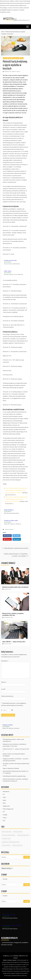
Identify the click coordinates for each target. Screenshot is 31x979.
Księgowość (15, 58)
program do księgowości (9, 964)
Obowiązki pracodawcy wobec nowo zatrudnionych (15, 587)
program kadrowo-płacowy (19, 975)
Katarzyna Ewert (17, 831)
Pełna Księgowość (8, 809)
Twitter (17, 535)
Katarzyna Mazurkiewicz (8, 835)
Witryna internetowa (7, 696)
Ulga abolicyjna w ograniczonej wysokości (16, 548)
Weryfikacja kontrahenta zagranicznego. (14, 776)
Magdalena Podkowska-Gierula (10, 842)
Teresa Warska (6, 845)
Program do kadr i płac (10, 260)
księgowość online (13, 969)
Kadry (4, 800)
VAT (21, 58)
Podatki (5, 815)
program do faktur (9, 966)
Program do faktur (7, 725)
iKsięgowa (26, 962)
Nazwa (3, 682)
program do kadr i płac (22, 964)
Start (2, 31)
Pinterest (8, 539)
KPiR (9, 58)
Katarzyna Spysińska (23, 835)
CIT (4, 794)
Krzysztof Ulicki (6, 838)
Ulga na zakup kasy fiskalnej (11, 768)
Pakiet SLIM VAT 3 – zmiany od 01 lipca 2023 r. (14, 642)
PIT (4, 812)
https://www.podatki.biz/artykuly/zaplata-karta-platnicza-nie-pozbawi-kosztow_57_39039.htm (16, 499)
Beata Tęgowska (6, 831)
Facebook (8, 535)
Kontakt (5, 879)
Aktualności (6, 791)
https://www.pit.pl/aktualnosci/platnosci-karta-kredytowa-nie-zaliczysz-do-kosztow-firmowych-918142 (16, 490)
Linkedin (17, 539)
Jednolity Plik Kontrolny (8, 914)
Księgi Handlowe (9, 510)
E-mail (3, 689)
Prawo (5, 817)
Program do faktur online (11, 520)
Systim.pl (19, 960)
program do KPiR (18, 962)
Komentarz (4, 661)
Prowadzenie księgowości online (11, 925)
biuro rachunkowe (15, 971)
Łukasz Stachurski (9, 529)
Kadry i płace (7, 271)
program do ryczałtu (20, 966)
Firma (4, 58)
